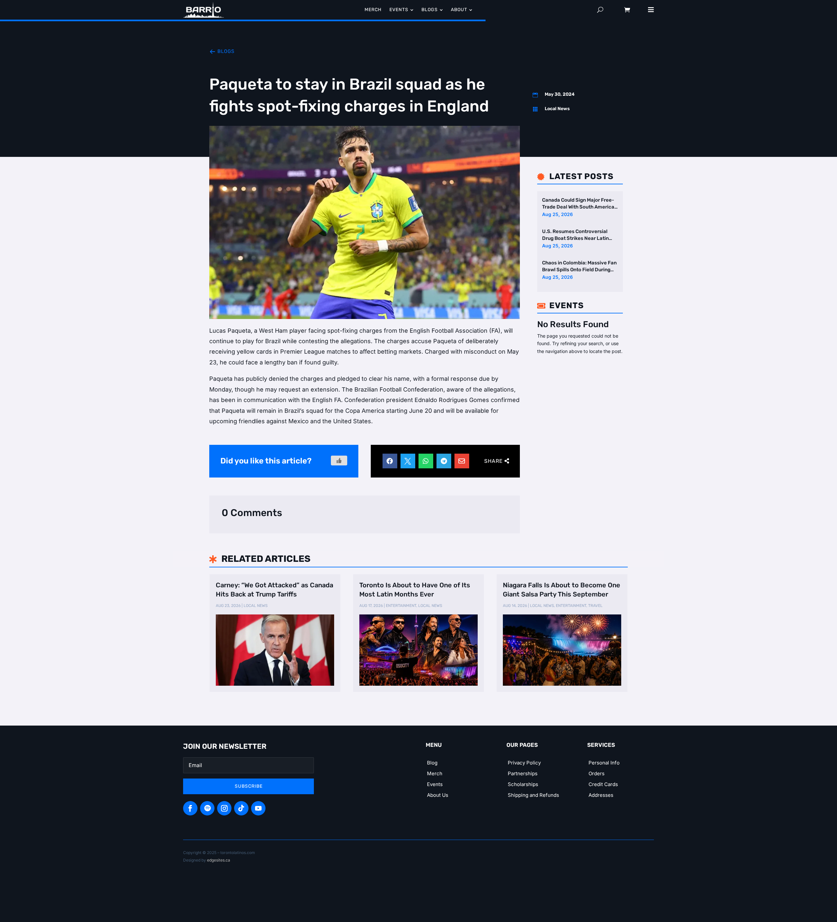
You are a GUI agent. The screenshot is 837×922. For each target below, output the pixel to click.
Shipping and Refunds (533, 795)
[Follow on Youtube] (258, 808)
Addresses (601, 795)
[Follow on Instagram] (224, 808)
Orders (597, 773)
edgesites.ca (218, 860)
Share (493, 461)
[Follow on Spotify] (207, 808)
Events (435, 784)
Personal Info (604, 763)
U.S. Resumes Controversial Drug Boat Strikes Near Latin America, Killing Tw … (575, 235)
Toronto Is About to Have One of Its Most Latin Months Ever (414, 589)
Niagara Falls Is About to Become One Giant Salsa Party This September (561, 589)
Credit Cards (603, 784)
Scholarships (523, 784)
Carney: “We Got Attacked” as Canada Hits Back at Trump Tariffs (274, 589)
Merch (434, 773)
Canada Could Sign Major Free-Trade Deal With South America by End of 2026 (578, 203)
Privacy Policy (524, 763)
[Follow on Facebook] (190, 808)
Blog (432, 763)
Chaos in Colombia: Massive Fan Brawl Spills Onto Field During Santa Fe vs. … (579, 266)
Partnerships (523, 773)
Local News (557, 108)
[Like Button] (339, 460)
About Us (437, 795)
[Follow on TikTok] (241, 808)
